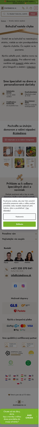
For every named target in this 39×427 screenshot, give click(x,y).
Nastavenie (20, 216)
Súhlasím (19, 224)
